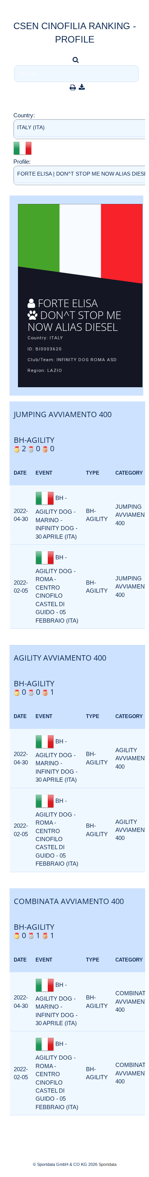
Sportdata (108, 1164)
